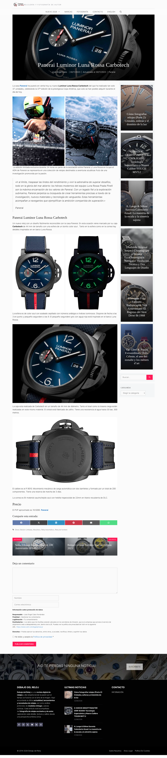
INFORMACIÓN (117, 692)
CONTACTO (98, 12)
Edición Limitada (26, 530)
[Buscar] (149, 377)
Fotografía (82, 12)
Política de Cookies (142, 751)
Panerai (112, 72)
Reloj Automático (47, 530)
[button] (120, 12)
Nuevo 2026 (51, 12)
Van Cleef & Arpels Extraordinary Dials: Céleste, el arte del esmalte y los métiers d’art (137, 356)
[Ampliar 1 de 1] (114, 420)
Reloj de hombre (61, 530)
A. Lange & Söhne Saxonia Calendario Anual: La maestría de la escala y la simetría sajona (136, 213)
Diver (17, 530)
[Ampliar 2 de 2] (114, 99)
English (111, 12)
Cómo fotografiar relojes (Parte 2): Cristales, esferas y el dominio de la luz (88, 695)
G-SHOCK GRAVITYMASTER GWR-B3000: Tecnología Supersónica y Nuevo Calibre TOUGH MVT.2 (136, 162)
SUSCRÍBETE (135, 667)
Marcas (68, 12)
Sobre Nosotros (115, 751)
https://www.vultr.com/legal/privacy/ (29, 627)
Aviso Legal (128, 751)
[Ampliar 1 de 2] (61, 99)
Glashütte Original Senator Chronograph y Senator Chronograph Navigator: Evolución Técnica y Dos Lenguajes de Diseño (136, 257)
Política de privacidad (43, 637)
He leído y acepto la (34, 637)
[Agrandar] (114, 327)
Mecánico (36, 530)
